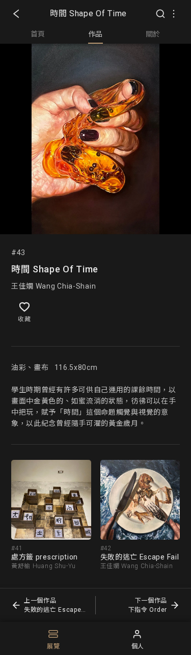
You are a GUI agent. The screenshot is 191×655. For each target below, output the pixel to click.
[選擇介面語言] (174, 14)
